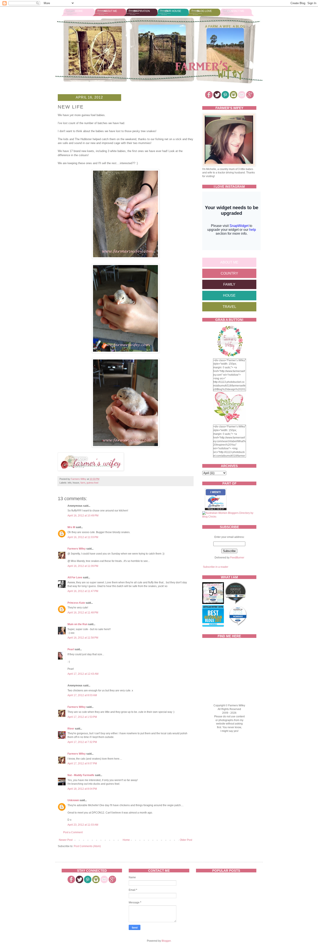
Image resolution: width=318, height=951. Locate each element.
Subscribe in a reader (215, 566)
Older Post (186, 839)
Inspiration (142, 11)
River (70, 728)
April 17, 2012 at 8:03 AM (82, 695)
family (229, 284)
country (229, 273)
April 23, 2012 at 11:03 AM (82, 824)
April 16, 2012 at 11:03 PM (82, 537)
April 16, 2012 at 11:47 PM (82, 591)
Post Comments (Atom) (87, 846)
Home (79, 11)
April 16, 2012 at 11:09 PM (82, 566)
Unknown (73, 800)
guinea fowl (92, 482)
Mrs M (71, 527)
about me (229, 262)
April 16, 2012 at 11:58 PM (82, 637)
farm (82, 482)
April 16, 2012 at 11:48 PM (82, 612)
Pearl (70, 649)
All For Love (74, 577)
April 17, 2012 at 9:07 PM (82, 763)
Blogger (166, 940)
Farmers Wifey (76, 548)
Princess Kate (76, 602)
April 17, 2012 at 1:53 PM (82, 716)
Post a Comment (73, 832)
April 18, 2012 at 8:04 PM (82, 788)
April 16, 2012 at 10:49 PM (82, 515)
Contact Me (235, 11)
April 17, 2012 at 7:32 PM (82, 742)
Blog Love (204, 11)
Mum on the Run (77, 624)
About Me (110, 11)
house (229, 295)
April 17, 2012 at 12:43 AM (82, 673)
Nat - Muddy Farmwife (80, 775)
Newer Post (65, 839)
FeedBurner (237, 557)
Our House (173, 11)
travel (229, 307)
